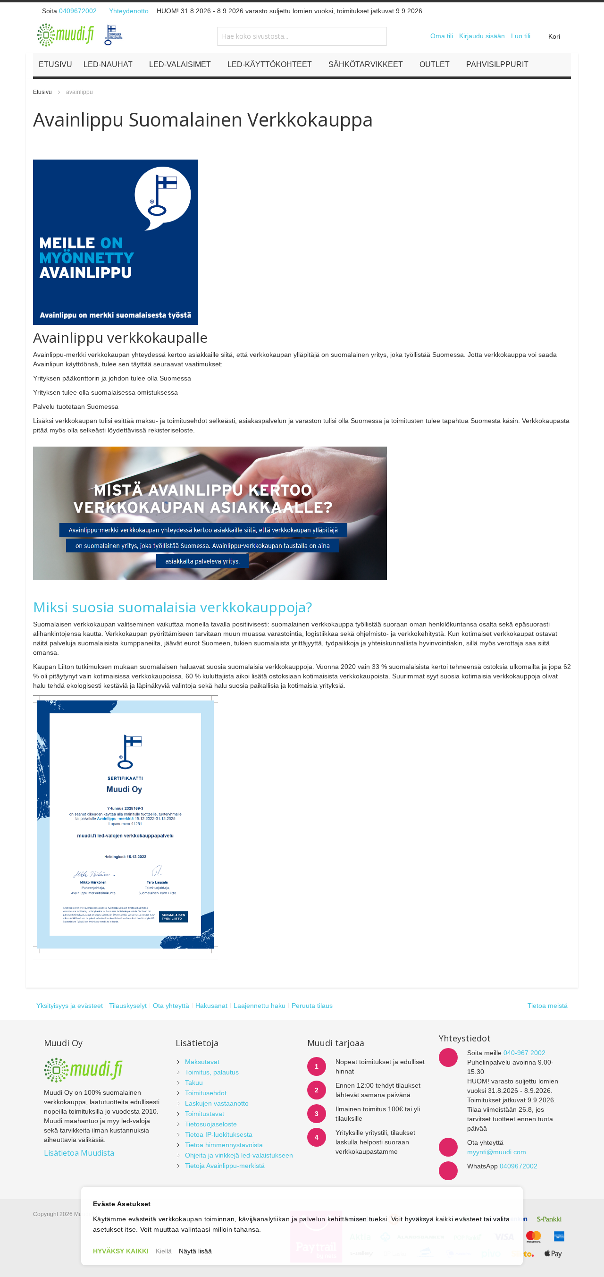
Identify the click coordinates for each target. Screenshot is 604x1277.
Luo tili (520, 36)
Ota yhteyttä (171, 1005)
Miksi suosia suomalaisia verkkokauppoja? (172, 607)
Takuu (194, 1082)
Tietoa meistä (548, 1005)
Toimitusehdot (205, 1093)
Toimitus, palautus (212, 1072)
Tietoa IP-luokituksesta (218, 1134)
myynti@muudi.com (496, 1152)
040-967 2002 (524, 1053)
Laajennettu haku (259, 1005)
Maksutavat (202, 1062)
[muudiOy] (80, 35)
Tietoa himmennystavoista (224, 1145)
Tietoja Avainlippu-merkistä (225, 1165)
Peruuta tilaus (312, 1005)
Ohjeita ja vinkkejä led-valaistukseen (239, 1155)
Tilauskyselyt (128, 1005)
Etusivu (43, 92)
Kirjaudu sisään (482, 36)
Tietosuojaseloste (211, 1124)
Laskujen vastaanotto (217, 1103)
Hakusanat (211, 1005)
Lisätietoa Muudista (79, 1153)
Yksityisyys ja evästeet (69, 1005)
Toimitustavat (204, 1113)
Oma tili (441, 36)
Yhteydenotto (129, 11)
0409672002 (78, 11)
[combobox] (302, 36)
